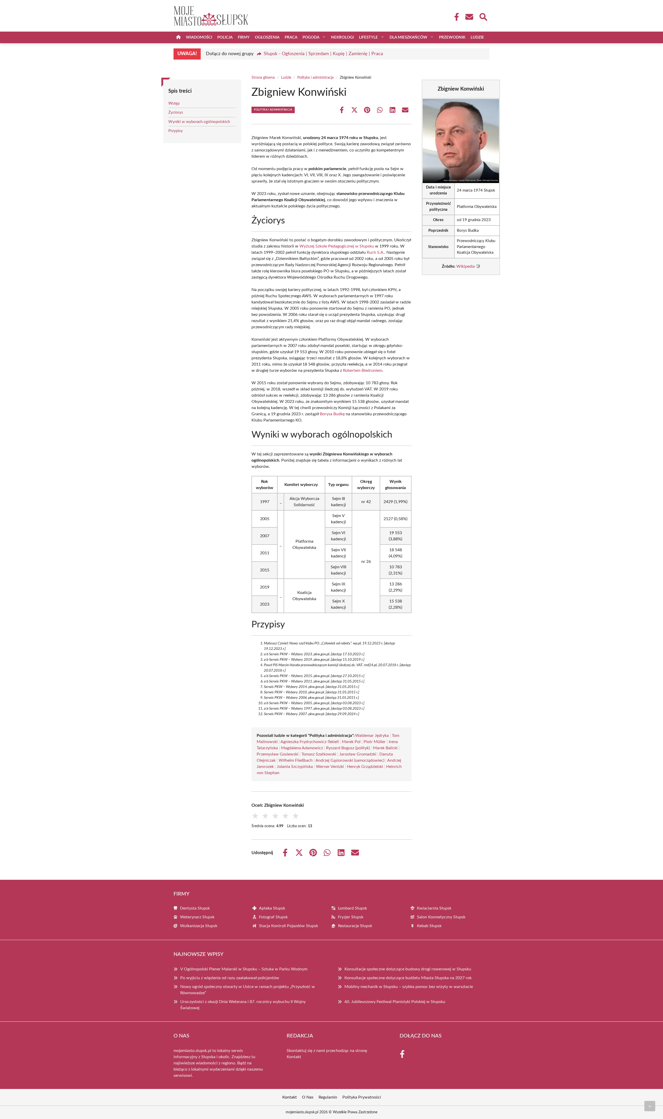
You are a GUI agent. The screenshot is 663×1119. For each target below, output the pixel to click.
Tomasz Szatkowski (318, 754)
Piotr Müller (375, 742)
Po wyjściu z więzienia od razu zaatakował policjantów (229, 978)
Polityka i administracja (315, 77)
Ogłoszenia (267, 37)
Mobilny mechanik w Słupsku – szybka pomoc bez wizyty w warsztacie (408, 987)
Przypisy (175, 131)
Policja (225, 37)
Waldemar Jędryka (372, 735)
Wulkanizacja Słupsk (198, 926)
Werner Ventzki (330, 767)
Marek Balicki (385, 748)
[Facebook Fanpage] (455, 16)
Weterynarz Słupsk (197, 917)
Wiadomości (199, 37)
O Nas (307, 1097)
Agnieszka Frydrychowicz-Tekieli (309, 742)
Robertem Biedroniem (362, 370)
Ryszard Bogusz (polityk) (348, 748)
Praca (291, 37)
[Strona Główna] (178, 37)
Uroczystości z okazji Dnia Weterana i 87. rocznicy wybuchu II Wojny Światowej (243, 1005)
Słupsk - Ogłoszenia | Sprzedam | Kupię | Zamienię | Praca (323, 54)
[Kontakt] (469, 16)
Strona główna (263, 77)
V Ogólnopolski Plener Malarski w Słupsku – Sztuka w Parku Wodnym (243, 969)
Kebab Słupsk (429, 926)
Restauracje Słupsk (355, 926)
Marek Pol (351, 742)
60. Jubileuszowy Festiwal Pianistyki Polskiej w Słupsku (394, 1002)
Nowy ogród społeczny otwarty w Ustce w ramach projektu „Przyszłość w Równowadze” (247, 990)
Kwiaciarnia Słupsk (434, 908)
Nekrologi (342, 37)
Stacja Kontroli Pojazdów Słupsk (288, 926)
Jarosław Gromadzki (357, 754)
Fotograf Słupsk (273, 917)
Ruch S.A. (375, 252)
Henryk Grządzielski (365, 767)
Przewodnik (452, 37)
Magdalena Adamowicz (302, 748)
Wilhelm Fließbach (296, 760)
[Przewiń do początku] (649, 1106)
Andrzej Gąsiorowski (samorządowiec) (349, 760)
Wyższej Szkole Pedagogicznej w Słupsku (336, 246)
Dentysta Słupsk (195, 908)
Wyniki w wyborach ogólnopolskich (199, 122)
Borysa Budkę (332, 414)
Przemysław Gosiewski (277, 754)
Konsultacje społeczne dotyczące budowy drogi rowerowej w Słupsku (407, 969)
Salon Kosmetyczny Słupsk (441, 917)
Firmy (244, 37)
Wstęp (173, 103)
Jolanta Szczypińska (295, 767)
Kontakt (294, 1057)
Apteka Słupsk (272, 908)
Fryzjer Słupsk (350, 917)
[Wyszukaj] (483, 16)
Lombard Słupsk (352, 908)
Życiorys (175, 112)
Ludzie (477, 37)
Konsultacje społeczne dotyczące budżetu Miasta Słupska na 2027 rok (408, 978)
